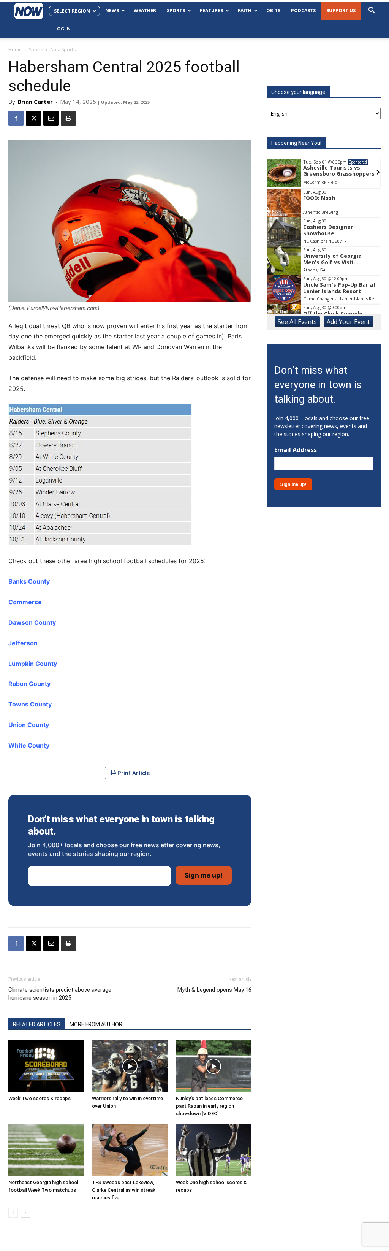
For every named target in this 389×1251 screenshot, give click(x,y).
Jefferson (23, 643)
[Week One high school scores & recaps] (213, 1150)
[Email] (51, 118)
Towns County (30, 704)
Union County (28, 725)
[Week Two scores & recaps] (46, 1066)
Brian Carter (35, 101)
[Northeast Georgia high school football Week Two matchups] (46, 1150)
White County (28, 745)
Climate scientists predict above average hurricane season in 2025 (59, 993)
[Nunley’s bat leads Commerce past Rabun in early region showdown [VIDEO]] (213, 1066)
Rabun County (29, 683)
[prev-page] (13, 1213)
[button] (371, 11)
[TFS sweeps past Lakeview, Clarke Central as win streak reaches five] (130, 1150)
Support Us (341, 10)
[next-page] (25, 1213)
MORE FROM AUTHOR (96, 1024)
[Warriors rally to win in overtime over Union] (130, 1066)
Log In (62, 28)
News (112, 10)
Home (15, 49)
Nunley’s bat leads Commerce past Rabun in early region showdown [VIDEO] (209, 1105)
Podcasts (303, 10)
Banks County (29, 581)
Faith (244, 10)
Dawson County (32, 622)
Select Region (72, 11)
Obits (273, 10)
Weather (145, 10)
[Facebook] (16, 118)
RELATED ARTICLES (36, 1024)
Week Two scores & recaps (39, 1098)
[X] (33, 118)
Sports (176, 10)
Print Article (133, 773)
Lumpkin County (32, 663)
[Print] (68, 118)
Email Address (295, 450)
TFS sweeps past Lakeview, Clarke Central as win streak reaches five (123, 1190)
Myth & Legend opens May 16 (214, 989)
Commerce (25, 602)
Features (211, 10)
